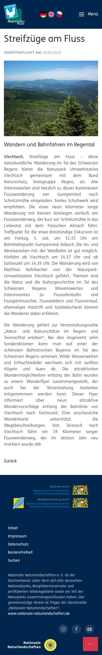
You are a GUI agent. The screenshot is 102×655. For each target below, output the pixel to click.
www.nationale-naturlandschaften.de (39, 614)
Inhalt (13, 528)
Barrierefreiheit (20, 553)
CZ (59, 14)
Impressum (17, 536)
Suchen (14, 561)
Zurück (10, 461)
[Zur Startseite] (14, 14)
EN (51, 14)
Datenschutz (18, 545)
